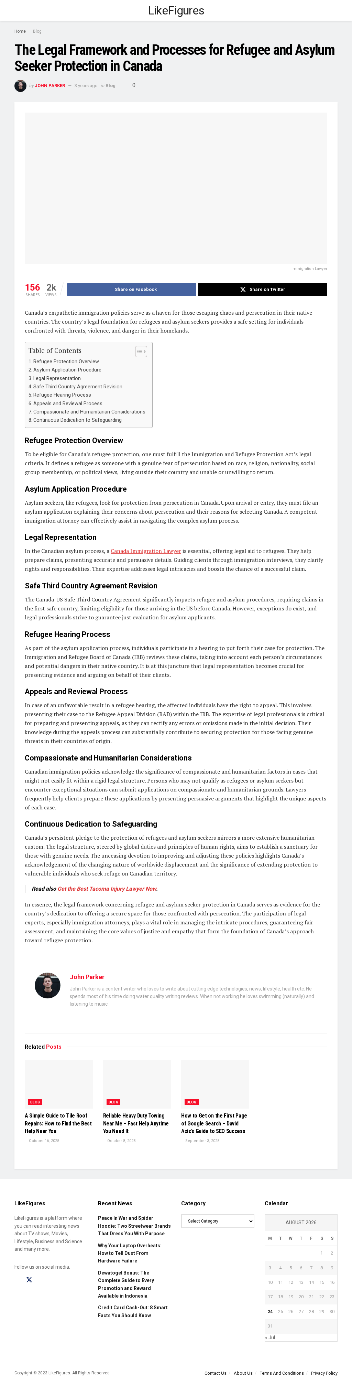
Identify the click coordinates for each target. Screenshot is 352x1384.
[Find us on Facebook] (16, 1280)
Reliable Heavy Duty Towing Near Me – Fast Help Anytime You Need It (136, 1123)
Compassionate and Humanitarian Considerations (89, 412)
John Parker (50, 85)
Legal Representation (57, 378)
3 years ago (86, 85)
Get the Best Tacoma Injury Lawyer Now (106, 888)
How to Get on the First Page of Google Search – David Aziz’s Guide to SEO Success (214, 1123)
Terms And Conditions (282, 1373)
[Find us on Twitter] (29, 1280)
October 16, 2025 (43, 1141)
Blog (37, 31)
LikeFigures (176, 10)
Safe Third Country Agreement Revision (77, 387)
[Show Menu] (17, 10)
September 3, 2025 (201, 1141)
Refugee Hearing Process (62, 395)
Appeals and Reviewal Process (67, 404)
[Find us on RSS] (53, 1280)
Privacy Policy (324, 1373)
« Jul (270, 1337)
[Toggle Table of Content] (137, 351)
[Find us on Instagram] (41, 1280)
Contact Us (216, 1373)
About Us (243, 1373)
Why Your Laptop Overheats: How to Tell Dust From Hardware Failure (130, 1253)
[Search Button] (335, 10)
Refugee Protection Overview (66, 362)
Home (20, 31)
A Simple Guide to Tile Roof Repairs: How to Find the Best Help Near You (58, 1123)
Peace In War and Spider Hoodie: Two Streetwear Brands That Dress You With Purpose (134, 1225)
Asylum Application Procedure (67, 370)
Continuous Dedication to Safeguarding (77, 420)
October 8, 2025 (120, 1141)
